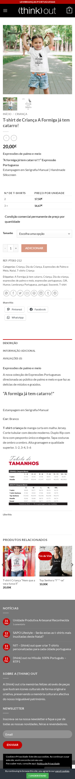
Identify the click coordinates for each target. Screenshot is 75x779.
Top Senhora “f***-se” (51, 580)
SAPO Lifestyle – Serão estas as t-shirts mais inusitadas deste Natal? (42, 634)
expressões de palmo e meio (18, 280)
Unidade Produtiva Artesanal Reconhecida (41, 620)
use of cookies (62, 771)
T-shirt (63, 284)
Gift (65, 280)
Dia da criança (60, 276)
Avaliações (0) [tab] (12, 358)
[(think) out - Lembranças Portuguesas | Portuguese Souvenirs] (37, 10)
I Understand (37, 775)
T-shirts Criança (25, 270)
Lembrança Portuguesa (24, 284)
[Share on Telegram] (55, 293)
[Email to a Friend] (27, 293)
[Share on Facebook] (13, 293)
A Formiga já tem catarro (28, 276)
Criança (21, 114)
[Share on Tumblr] (48, 293)
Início (7, 114)
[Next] (65, 60)
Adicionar (34, 248)
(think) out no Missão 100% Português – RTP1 (39, 659)
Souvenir (53, 284)
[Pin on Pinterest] (34, 293)
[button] (5, 10)
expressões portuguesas (48, 280)
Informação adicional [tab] (19, 350)
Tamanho (8, 233)
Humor (6, 284)
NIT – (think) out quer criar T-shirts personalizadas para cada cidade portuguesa (42, 647)
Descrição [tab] (10, 343)
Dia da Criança (34, 266)
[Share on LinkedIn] (41, 293)
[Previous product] (14, 138)
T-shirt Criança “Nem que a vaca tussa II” (19, 582)
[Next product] (6, 138)
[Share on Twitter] (20, 293)
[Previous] (9, 60)
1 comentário (25, 624)
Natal (13, 270)
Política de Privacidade (48, 763)
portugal (43, 284)
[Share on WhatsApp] (6, 293)
